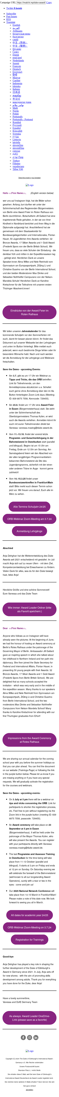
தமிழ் (15, 153)
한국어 (16, 99)
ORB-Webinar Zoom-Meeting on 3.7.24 (29, 927)
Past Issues (11, 16)
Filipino (16, 163)
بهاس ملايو (18, 105)
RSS (8, 19)
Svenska (17, 133)
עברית (16, 136)
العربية (16, 28)
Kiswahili (17, 131)
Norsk (16, 111)
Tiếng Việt (18, 169)
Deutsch (17, 69)
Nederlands (18, 60)
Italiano (16, 89)
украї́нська (18, 166)
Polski (16, 113)
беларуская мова (21, 33)
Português (17, 116)
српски (16, 151)
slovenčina (18, 145)
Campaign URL (8, 2)
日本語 (16, 92)
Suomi (16, 63)
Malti (15, 108)
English (16, 25)
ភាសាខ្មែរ (17, 95)
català (15, 39)
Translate (10, 22)
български (18, 36)
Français (17, 66)
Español (17, 128)
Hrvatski (17, 49)
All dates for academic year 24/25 (29, 915)
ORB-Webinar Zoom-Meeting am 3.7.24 (29, 519)
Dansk (16, 54)
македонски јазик (22, 102)
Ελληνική (17, 72)
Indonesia (17, 83)
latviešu (16, 142)
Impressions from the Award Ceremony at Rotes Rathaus (29, 740)
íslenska (16, 86)
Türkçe (16, 160)
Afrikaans (17, 31)
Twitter (14, 8)
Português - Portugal (23, 119)
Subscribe (11, 13)
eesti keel (17, 57)
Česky (16, 52)
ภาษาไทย (18, 157)
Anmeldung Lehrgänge (29, 531)
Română (17, 122)
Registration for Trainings (30, 939)
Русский (17, 125)
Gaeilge (16, 80)
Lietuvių (17, 139)
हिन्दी (15, 74)
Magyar (16, 77)
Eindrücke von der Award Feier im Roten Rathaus (29, 312)
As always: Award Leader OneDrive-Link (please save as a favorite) (29, 1018)
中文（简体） (20, 42)
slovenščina (18, 148)
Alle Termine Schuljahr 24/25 (29, 506)
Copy (49, 2)
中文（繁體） (20, 46)
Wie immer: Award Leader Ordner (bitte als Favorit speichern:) (29, 609)
